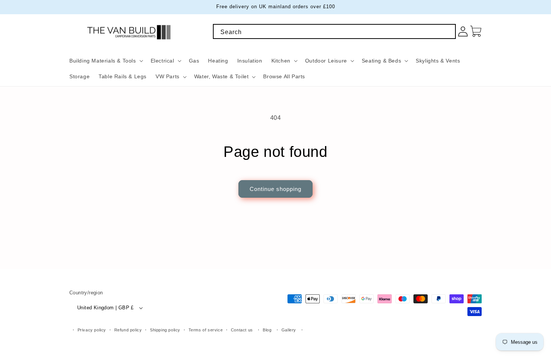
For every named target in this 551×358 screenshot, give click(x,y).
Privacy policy (92, 330)
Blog (267, 330)
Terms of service (206, 330)
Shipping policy (165, 330)
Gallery (288, 330)
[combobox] (334, 31)
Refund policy (128, 330)
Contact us (242, 330)
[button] (105, 61)
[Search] (447, 32)
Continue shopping (275, 189)
